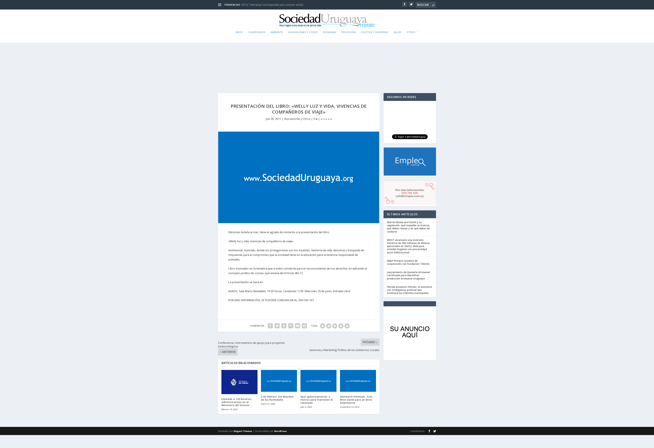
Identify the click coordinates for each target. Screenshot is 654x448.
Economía (329, 32)
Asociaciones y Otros (303, 32)
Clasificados (256, 32)
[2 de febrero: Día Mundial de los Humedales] (279, 381)
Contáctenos (417, 431)
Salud (397, 32)
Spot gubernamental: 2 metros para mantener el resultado (316, 399)
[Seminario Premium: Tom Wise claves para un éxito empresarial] (358, 381)
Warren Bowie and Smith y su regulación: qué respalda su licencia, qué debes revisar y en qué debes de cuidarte (408, 227)
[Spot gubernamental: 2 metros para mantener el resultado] (318, 381)
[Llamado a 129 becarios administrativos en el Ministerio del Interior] (239, 382)
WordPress (280, 431)
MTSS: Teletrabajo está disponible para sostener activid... (273, 4)
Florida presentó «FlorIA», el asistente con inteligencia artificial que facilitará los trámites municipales (409, 290)
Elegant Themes (243, 431)
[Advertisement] (327, 61)
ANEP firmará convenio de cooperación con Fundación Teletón (408, 262)
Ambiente (276, 32)
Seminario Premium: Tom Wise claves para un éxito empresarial (356, 399)
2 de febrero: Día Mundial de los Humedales (277, 398)
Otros (411, 32)
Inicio (239, 32)
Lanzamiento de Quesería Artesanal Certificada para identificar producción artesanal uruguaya (408, 275)
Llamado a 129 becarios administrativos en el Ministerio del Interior (236, 402)
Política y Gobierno (374, 32)
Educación (348, 32)
